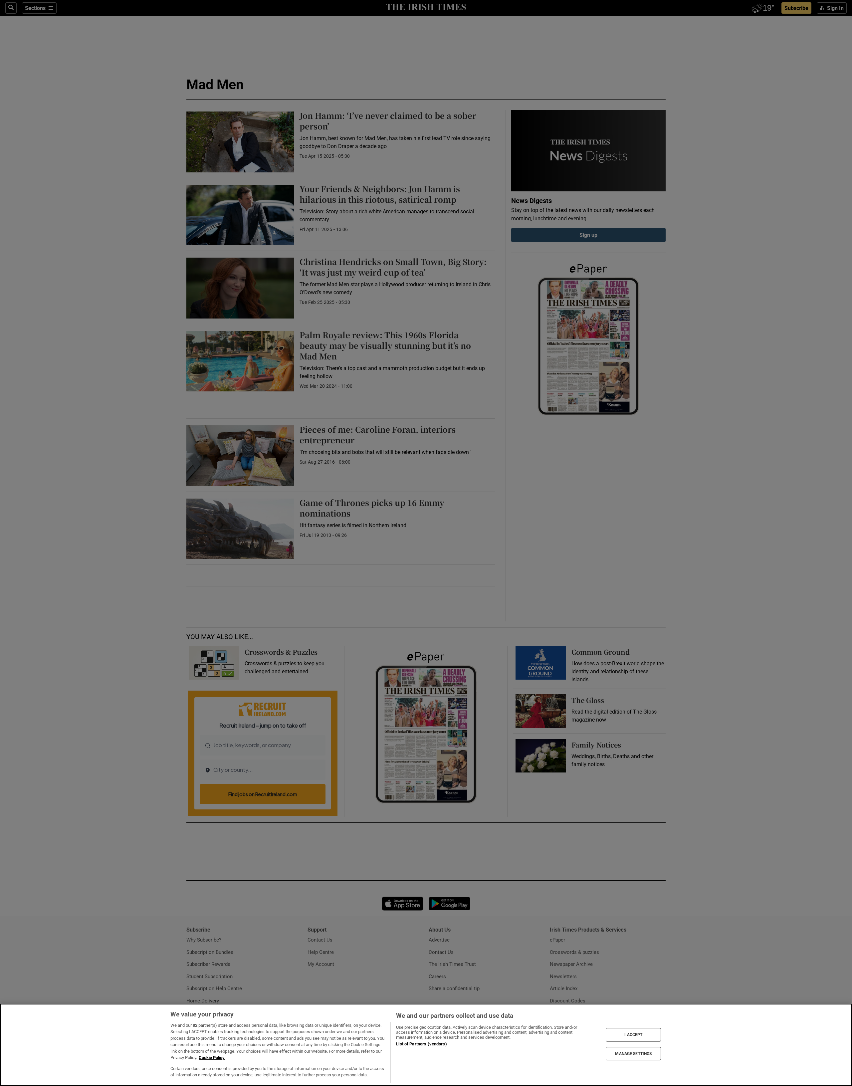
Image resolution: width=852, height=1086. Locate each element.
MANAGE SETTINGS (633, 1053)
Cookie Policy (212, 1057)
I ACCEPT (633, 1034)
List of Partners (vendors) (421, 1043)
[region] (426, 1045)
